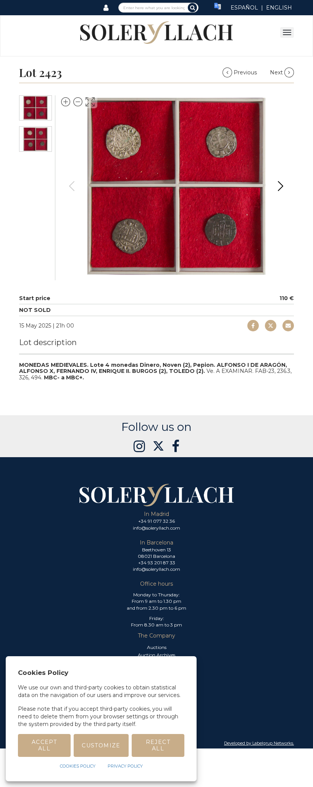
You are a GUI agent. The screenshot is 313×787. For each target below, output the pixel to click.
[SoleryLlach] (156, 32)
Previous (245, 72)
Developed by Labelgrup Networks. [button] (259, 743)
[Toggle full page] (90, 101)
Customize (101, 745)
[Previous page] (72, 186)
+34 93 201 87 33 (156, 562)
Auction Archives (156, 655)
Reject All (158, 745)
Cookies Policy (77, 766)
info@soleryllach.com (156, 528)
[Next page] (280, 186)
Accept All (44, 745)
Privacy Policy (125, 766)
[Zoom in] (65, 101)
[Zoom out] (77, 101)
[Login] (105, 8)
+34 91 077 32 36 (156, 521)
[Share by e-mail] (253, 325)
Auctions (156, 647)
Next (277, 72)
